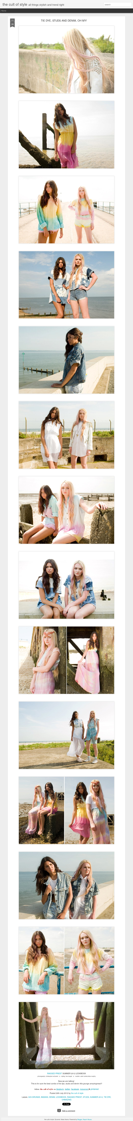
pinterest (95, 1089)
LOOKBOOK (61, 1097)
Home (3, 10)
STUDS (86, 1097)
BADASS (44, 1097)
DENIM (52, 1097)
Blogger (79, 1119)
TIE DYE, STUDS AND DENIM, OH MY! (64, 20)
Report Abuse (87, 1119)
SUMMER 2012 (96, 1097)
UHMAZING (66, 1099)
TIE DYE (107, 1097)
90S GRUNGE (34, 1097)
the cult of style (77, 1093)
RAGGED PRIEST (54, 1073)
